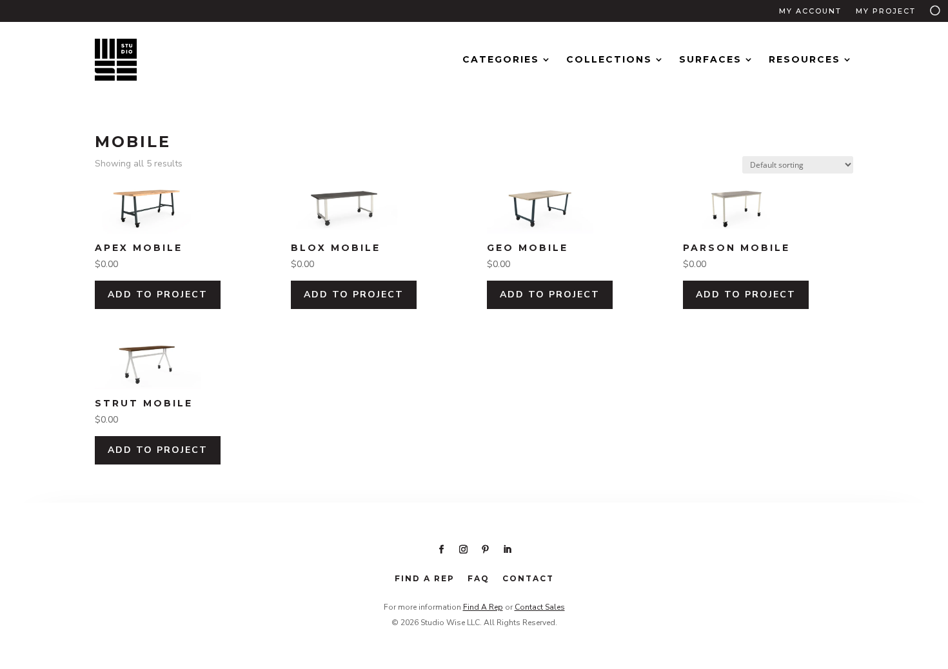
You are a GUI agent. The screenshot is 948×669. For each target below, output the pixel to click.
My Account (810, 10)
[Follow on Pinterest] (485, 549)
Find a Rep (425, 578)
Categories (500, 59)
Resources (804, 59)
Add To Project (158, 294)
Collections (609, 59)
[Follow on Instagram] (463, 549)
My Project (886, 10)
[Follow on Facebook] (441, 549)
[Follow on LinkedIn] (507, 549)
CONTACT (528, 578)
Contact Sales (540, 607)
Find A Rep (483, 607)
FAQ (478, 578)
